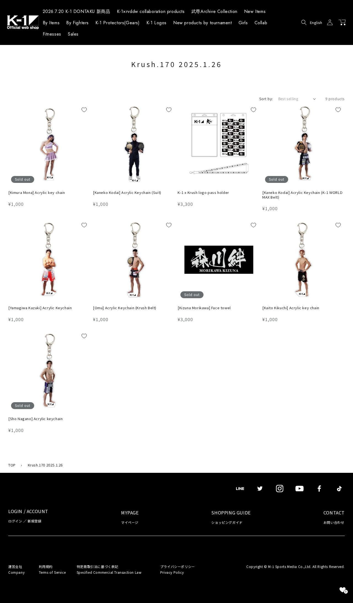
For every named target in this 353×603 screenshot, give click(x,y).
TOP (12, 465)
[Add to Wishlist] (84, 109)
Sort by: (265, 98)
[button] (51, 24)
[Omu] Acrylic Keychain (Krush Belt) (124, 308)
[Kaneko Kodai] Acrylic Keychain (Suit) (127, 192)
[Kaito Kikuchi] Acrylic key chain (290, 308)
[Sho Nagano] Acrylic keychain (35, 419)
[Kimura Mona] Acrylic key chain (36, 192)
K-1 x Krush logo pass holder (203, 192)
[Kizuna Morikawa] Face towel (204, 308)
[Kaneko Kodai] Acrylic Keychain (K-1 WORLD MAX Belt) (302, 195)
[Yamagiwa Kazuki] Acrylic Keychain (40, 308)
